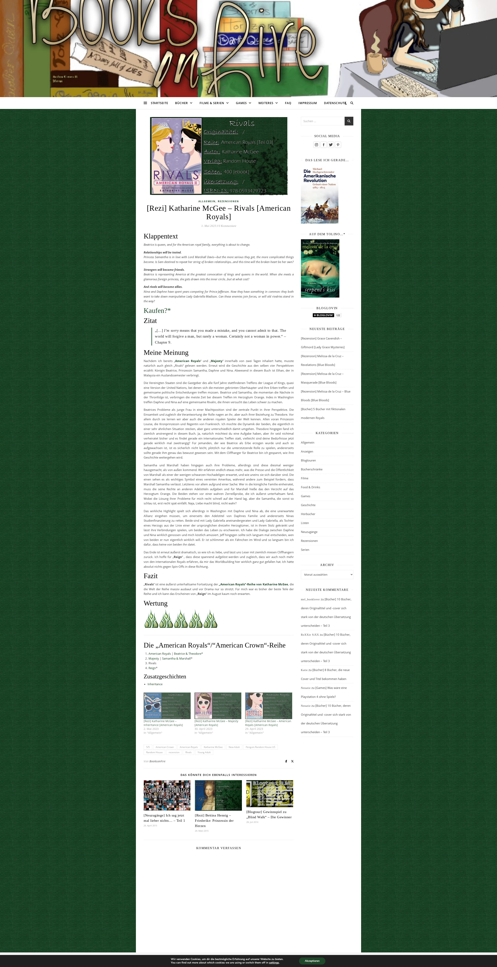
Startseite (159, 103)
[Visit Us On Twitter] (330, 144)
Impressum (307, 103)
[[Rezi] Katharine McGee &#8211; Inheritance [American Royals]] (167, 705)
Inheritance (155, 684)
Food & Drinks (310, 487)
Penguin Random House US (260, 747)
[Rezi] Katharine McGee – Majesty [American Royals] (216, 723)
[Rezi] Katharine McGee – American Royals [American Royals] (268, 723)
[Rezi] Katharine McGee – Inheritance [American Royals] (163, 723)
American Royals (160, 653)
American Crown (165, 747)
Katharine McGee (213, 747)
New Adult (234, 747)
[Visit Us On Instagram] (316, 144)
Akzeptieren (312, 961)
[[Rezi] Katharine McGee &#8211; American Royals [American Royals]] (268, 705)
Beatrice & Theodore (187, 653)
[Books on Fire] (248, 46)
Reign (152, 668)
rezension (174, 752)
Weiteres (265, 103)
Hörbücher (308, 514)
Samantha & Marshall (176, 658)
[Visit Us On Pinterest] (337, 144)
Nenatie (306, 688)
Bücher (181, 103)
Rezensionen (228, 201)
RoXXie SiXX (310, 634)
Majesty (154, 658)
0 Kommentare (227, 225)
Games (241, 103)
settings (274, 962)
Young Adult (204, 752)
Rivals (188, 752)
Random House (154, 752)
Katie (304, 670)
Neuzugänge (309, 532)
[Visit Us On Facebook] (323, 144)
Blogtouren (308, 460)
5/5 (148, 747)
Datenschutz (335, 103)
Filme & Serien (212, 103)
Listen (305, 523)
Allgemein (206, 201)
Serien (305, 550)
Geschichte (308, 505)
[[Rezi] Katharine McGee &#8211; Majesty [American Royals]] (218, 705)
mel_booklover (310, 599)
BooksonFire (157, 761)
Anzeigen (307, 451)
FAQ (288, 103)
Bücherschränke (311, 469)
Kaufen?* (157, 310)
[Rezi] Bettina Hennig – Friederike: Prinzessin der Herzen (214, 820)
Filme (304, 478)
